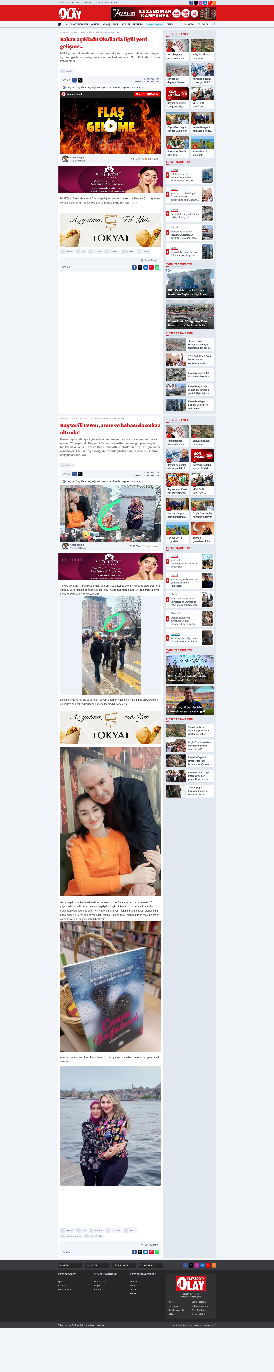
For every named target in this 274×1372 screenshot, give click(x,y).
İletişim (87, 2)
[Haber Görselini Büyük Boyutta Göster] (110, 513)
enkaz (133, 1230)
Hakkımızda (173, 1306)
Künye (63, 2)
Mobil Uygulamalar (176, 1310)
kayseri (130, 252)
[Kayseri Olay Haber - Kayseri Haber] (191, 1283)
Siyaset (125, 24)
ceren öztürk (96, 1236)
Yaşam (97, 1289)
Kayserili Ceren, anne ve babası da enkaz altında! (102, 418)
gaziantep (116, 1230)
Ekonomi (138, 24)
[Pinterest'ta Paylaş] (151, 267)
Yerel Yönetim (64, 1289)
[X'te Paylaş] (80, 80)
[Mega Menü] (60, 24)
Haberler (64, 32)
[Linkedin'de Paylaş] (145, 267)
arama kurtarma (73, 1236)
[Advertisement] (44, 70)
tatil (83, 252)
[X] (196, 3)
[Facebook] (191, 3)
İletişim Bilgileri (198, 1314)
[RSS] (214, 3)
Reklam (75, 2)
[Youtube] (210, 3)
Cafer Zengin (78, 159)
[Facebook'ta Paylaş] (74, 80)
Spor (115, 24)
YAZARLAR (149, 1265)
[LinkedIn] (205, 3)
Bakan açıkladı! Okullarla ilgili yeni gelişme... (100, 32)
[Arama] (214, 24)
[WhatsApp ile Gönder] (157, 267)
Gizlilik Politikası (199, 1302)
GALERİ (205, 24)
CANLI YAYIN (123, 1265)
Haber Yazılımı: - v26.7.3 (192, 1325)
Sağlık (97, 1285)
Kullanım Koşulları (200, 1306)
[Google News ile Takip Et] (150, 159)
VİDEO (191, 24)
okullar (69, 71)
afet (84, 1230)
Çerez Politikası (198, 1310)
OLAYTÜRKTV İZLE (79, 24)
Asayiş (106, 24)
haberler (114, 252)
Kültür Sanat (100, 1281)
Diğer (170, 24)
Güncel (95, 24)
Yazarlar (62, 1285)
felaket (146, 252)
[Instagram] (201, 3)
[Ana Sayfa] (66, 24)
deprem (98, 252)
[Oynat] (111, 126)
